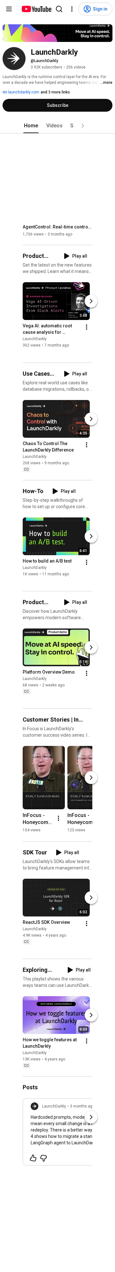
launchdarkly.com (23, 92)
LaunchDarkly (35, 339)
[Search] (59, 9)
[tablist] (57, 125)
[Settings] (72, 9)
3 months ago (82, 1106)
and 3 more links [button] (55, 92)
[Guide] (9, 9)
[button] (82, 125)
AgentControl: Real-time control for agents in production (58, 226)
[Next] (91, 301)
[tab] (31, 125)
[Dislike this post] (43, 1158)
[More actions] (86, 327)
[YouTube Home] (36, 9)
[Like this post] (33, 1158)
